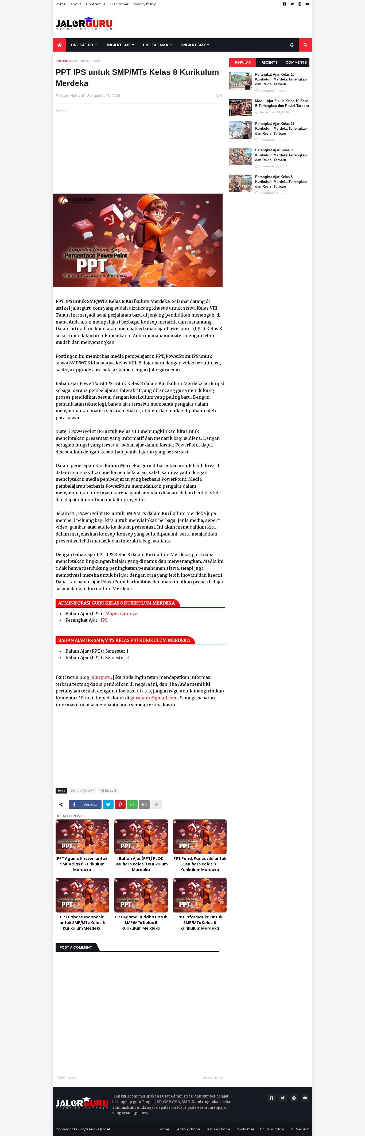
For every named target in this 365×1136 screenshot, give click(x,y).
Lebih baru (67, 1077)
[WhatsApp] (132, 804)
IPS (104, 620)
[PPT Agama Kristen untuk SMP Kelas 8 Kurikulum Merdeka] (82, 836)
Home (61, 4)
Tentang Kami (187, 1129)
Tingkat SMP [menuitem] (118, 45)
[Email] (144, 804)
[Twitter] (108, 804)
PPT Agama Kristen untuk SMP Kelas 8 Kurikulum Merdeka (82, 864)
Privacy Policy (144, 4)
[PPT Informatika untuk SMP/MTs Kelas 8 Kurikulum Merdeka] (200, 895)
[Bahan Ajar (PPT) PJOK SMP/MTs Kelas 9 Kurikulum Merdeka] (141, 836)
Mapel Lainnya (121, 613)
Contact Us (96, 4)
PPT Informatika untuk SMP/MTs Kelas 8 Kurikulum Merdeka (199, 922)
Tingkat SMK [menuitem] (193, 45)
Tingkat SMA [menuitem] (155, 45)
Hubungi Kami (218, 1129)
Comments (296, 62)
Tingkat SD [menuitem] (81, 45)
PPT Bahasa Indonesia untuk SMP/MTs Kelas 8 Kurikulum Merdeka (82, 922)
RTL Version (299, 1129)
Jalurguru (100, 677)
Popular (243, 62)
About (76, 4)
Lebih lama (212, 1077)
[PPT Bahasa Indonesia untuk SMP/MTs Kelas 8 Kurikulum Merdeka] (82, 895)
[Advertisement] (215, 23)
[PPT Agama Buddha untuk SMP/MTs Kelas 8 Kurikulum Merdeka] (141, 895)
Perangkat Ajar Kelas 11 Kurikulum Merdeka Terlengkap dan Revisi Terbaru (281, 128)
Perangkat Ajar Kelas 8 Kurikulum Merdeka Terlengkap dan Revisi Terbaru (281, 181)
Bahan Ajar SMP (87, 60)
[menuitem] (59, 45)
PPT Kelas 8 (108, 790)
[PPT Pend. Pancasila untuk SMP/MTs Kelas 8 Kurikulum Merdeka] (200, 836)
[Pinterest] (120, 804)
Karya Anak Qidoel (94, 1129)
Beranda (63, 60)
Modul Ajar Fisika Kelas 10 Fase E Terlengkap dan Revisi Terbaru (282, 103)
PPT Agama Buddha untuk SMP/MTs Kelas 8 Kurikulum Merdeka (141, 922)
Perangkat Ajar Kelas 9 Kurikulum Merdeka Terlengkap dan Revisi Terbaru (281, 155)
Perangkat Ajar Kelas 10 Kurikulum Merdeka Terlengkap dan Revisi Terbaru (281, 79)
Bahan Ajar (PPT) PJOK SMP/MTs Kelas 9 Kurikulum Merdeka (141, 864)
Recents (269, 62)
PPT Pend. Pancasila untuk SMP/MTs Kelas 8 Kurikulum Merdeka (199, 864)
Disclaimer (119, 4)
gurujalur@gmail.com (154, 697)
